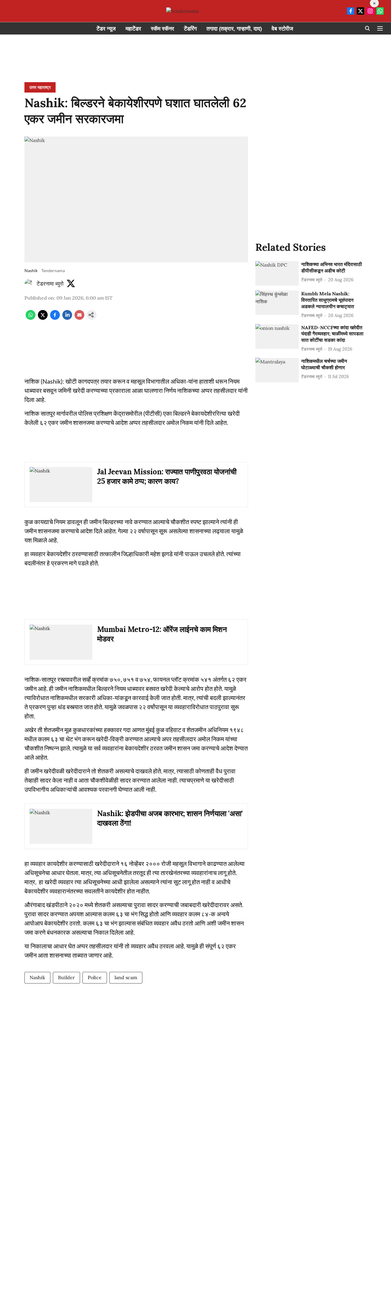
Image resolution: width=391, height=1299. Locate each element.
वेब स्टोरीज (282, 28)
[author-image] (29, 284)
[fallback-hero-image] (277, 273)
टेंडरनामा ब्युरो (50, 283)
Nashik (37, 977)
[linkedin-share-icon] (67, 318)
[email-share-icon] (79, 318)
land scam (126, 977)
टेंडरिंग (190, 28)
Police (95, 977)
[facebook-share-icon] (55, 318)
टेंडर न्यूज (106, 28)
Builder (66, 977)
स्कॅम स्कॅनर (162, 28)
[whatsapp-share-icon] (30, 318)
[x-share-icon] (43, 318)
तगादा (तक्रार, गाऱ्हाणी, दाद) (234, 28)
